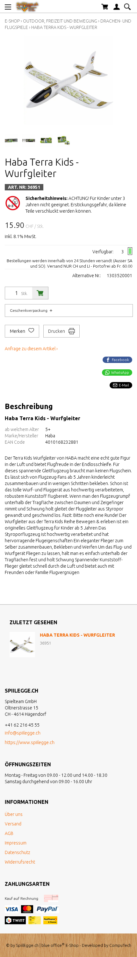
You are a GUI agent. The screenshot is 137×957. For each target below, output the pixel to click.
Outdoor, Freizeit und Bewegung (60, 21)
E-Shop (12, 21)
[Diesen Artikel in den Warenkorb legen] (40, 293)
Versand (13, 823)
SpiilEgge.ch (27, 945)
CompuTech (120, 945)
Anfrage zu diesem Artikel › (31, 348)
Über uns (14, 814)
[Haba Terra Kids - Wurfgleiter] (22, 644)
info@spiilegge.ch (22, 732)
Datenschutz (17, 852)
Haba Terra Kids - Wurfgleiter (64, 27)
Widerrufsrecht (20, 862)
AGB (9, 833)
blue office (53, 945)
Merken (18, 331)
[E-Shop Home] (27, 6)
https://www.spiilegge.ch (29, 742)
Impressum (15, 842)
